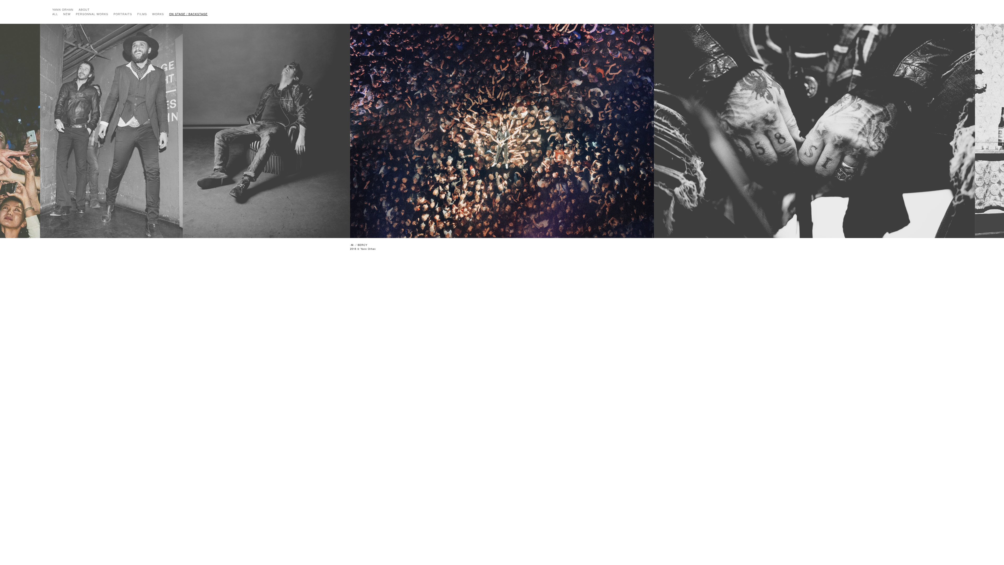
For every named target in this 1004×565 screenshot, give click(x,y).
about (84, 10)
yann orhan (62, 10)
